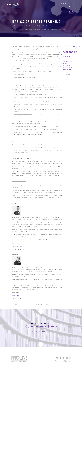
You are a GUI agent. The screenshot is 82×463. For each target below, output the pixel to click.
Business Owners (67, 59)
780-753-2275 (45, 445)
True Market (58, 461)
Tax (64, 72)
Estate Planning (67, 65)
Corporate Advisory (68, 61)
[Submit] (74, 47)
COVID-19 (65, 63)
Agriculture (66, 56)
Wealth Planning (67, 74)
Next (68, 304)
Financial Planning (68, 67)
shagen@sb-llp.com (17, 246)
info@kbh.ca (62, 29)
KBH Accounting (67, 69)
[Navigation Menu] (66, 4)
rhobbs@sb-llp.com (17, 295)
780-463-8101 (45, 424)
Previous (15, 304)
